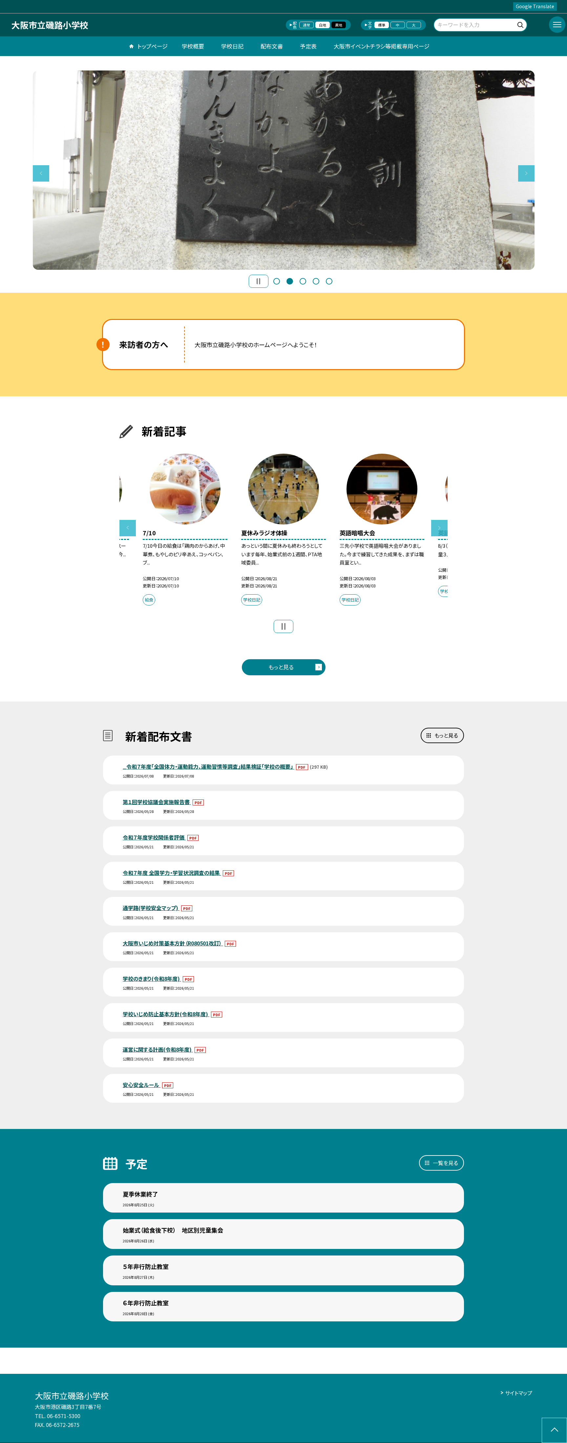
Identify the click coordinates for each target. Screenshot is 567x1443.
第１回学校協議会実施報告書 (157, 802)
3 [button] (303, 281)
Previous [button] (41, 173)
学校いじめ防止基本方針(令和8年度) (166, 1014)
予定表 (308, 46)
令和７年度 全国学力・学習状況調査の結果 (172, 873)
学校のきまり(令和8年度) (152, 978)
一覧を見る (445, 1163)
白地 (322, 25)
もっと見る (281, 667)
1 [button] (276, 281)
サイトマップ (518, 1393)
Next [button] (526, 173)
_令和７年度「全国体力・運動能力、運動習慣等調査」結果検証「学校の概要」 (208, 766)
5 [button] (329, 281)
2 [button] (289, 281)
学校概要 (193, 46)
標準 (381, 25)
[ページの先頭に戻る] (554, 1430)
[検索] (521, 24)
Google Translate (535, 6)
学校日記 (232, 46)
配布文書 (272, 46)
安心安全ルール (141, 1085)
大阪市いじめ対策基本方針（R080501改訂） (173, 943)
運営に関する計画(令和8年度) (158, 1049)
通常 (306, 25)
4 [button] (316, 281)
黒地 (338, 25)
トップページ (152, 46)
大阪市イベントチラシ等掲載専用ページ (382, 46)
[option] (284, 170)
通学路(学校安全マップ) (151, 908)
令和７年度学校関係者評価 (154, 837)
